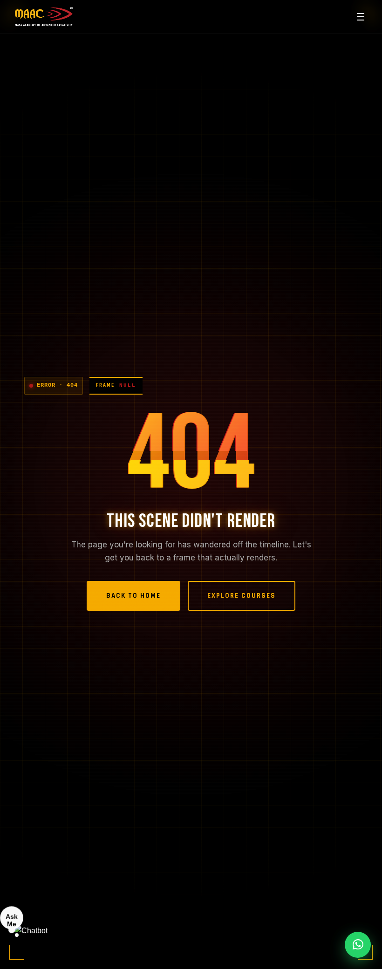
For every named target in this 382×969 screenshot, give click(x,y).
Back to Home (133, 595)
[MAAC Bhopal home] (44, 16)
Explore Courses (241, 595)
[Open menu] (360, 16)
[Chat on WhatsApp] (358, 945)
